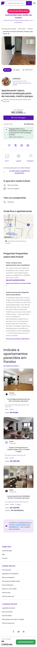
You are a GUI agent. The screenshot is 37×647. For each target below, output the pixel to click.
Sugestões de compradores (10, 574)
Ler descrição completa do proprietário (19, 172)
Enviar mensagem (20, 118)
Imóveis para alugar (8, 29)
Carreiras (4, 558)
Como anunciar (6, 570)
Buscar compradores (8, 577)
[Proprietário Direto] (3, 3)
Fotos (8, 70)
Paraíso (30, 29)
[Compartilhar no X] (15, 145)
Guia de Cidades (7, 616)
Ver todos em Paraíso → (11, 366)
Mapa (17, 70)
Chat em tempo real (8, 596)
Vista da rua (29, 70)
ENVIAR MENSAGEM (25, 642)
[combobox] (16, 3)
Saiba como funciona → (16, 137)
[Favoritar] (9, 145)
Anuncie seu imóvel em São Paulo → (18, 339)
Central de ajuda (7, 551)
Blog (3, 554)
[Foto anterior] (6, 379)
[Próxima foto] (30, 379)
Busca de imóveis (7, 612)
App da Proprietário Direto (15, 280)
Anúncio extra (6, 593)
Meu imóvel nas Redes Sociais (11, 581)
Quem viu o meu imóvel (9, 589)
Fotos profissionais (7, 585)
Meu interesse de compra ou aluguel (13, 619)
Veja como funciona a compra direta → (18, 284)
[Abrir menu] (34, 3)
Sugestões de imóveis (8, 608)
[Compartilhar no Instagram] (27, 145)
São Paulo (21, 29)
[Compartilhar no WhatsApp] (21, 145)
